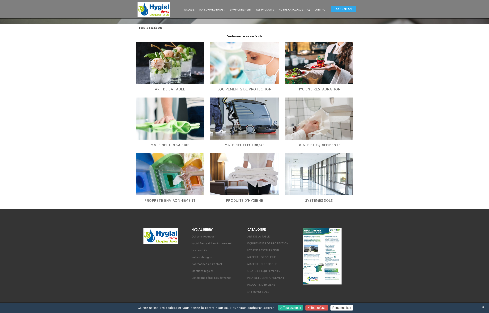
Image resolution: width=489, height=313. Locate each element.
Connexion (344, 9)
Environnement (241, 9)
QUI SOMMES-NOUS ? (212, 9)
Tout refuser (318, 307)
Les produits (265, 9)
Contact (321, 9)
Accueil (189, 9)
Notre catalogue (291, 9)
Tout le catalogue (150, 27)
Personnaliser (341, 307)
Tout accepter (291, 307)
